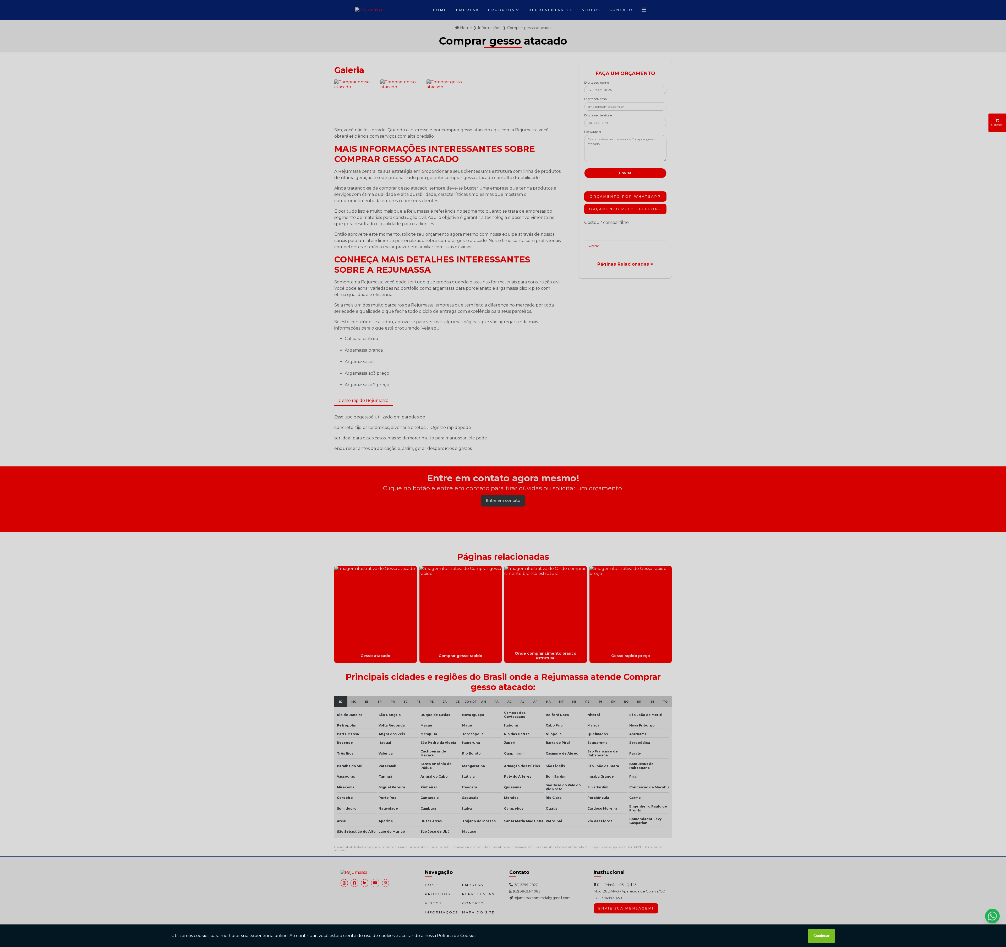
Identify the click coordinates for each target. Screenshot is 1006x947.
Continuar (821, 936)
